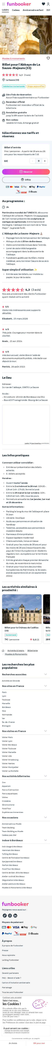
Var (3, 718)
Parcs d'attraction (10, 790)
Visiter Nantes (8, 763)
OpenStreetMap (36, 443)
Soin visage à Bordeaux (12, 846)
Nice (4, 711)
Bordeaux (6, 707)
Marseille (6, 703)
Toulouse (6, 699)
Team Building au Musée (12, 831)
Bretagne (6, 726)
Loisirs (5, 9)
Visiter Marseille (9, 752)
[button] (43, 4)
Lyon (4, 696)
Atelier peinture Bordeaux (13, 884)
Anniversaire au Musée (11, 824)
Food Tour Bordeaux (11, 869)
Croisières (6, 801)
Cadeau (16, 10)
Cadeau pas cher (9, 835)
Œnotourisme (8, 805)
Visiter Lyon (7, 741)
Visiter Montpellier (10, 767)
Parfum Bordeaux (10, 865)
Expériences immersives (12, 812)
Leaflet (27, 443)
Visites (5, 797)
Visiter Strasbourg (10, 759)
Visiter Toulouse (9, 748)
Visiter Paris (7, 737)
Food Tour (6, 808)
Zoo (4, 782)
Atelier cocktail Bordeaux (13, 876)
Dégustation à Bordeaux (13, 880)
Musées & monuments (13, 58)
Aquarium (6, 786)
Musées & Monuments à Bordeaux (17, 887)
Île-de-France (8, 722)
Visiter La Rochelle (10, 771)
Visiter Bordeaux (9, 745)
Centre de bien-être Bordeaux (15, 872)
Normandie (7, 714)
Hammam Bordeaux (11, 850)
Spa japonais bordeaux (12, 861)
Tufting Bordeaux (10, 854)
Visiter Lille (7, 756)
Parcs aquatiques (9, 793)
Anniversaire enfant (33, 10)
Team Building (8, 827)
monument (42, 215)
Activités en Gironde (11, 681)
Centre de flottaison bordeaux (15, 858)
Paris (4, 692)
